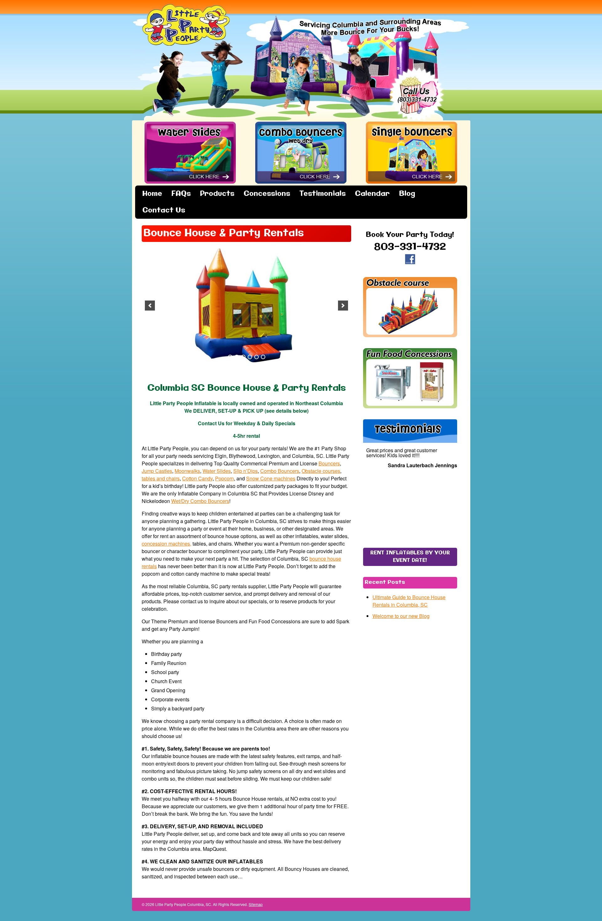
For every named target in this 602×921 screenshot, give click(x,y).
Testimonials (322, 194)
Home (152, 194)
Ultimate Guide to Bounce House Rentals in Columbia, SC (409, 601)
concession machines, (166, 543)
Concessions (267, 194)
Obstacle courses (321, 470)
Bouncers (329, 463)
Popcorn (224, 478)
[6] (263, 357)
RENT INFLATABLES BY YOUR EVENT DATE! (410, 556)
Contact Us (163, 210)
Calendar (372, 194)
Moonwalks (187, 470)
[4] (250, 357)
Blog (407, 194)
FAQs (181, 194)
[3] (243, 357)
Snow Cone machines (270, 478)
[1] (230, 357)
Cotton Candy (197, 478)
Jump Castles (157, 470)
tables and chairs (161, 478)
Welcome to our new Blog (401, 616)
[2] (237, 357)
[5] (256, 357)
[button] (150, 306)
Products (217, 194)
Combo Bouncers (279, 470)
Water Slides (217, 470)
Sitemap (256, 904)
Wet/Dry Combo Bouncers (200, 501)
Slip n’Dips (245, 470)
